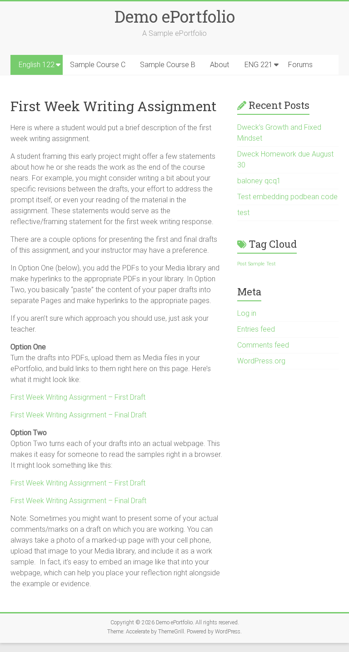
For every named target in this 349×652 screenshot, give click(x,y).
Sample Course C (97, 64)
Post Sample (250, 264)
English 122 (37, 64)
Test (271, 264)
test (243, 212)
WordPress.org (261, 361)
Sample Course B (167, 64)
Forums (300, 64)
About (219, 64)
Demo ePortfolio (175, 16)
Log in (246, 313)
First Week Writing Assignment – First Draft (77, 397)
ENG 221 (258, 64)
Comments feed (263, 345)
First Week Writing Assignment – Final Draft (78, 415)
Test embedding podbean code (287, 196)
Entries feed (256, 329)
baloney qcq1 (259, 180)
